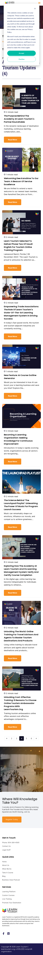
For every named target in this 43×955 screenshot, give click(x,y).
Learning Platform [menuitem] (8, 891)
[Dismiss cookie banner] (35, 8)
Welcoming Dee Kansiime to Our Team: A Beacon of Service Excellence (21, 181)
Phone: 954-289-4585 (10, 842)
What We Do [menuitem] (6, 869)
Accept (21, 53)
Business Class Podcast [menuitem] (11, 880)
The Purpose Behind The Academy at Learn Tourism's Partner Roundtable (19, 118)
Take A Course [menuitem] (7, 873)
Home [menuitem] (4, 862)
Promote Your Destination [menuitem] (11, 903)
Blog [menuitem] (4, 876)
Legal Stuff (6, 850)
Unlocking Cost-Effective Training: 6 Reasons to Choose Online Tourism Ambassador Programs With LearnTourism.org (20, 703)
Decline (21, 59)
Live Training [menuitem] (7, 899)
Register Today (12, 819)
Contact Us (6, 846)
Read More (12, 140)
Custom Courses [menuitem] (8, 895)
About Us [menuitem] (5, 865)
